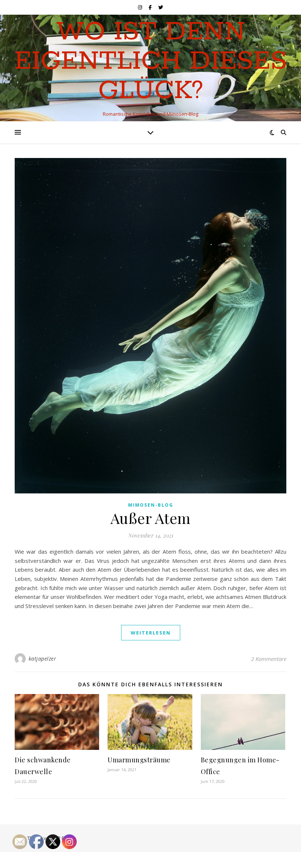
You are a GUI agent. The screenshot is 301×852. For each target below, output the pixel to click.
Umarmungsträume (139, 759)
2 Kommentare (268, 658)
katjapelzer (43, 658)
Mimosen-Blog (150, 505)
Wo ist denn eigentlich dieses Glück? (150, 62)
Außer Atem (150, 518)
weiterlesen (151, 632)
